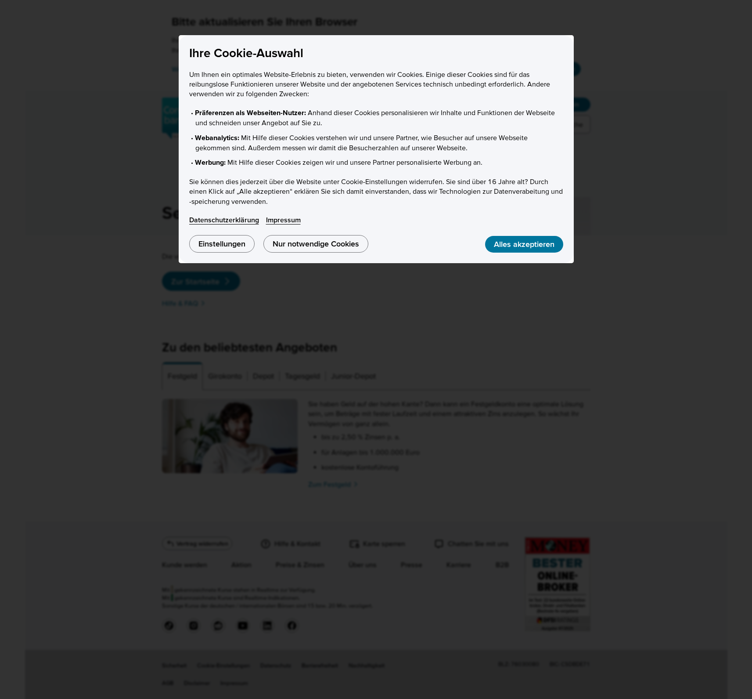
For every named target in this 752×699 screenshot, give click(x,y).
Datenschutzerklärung (224, 220)
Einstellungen (221, 243)
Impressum (283, 220)
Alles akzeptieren (524, 244)
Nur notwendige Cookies (316, 243)
